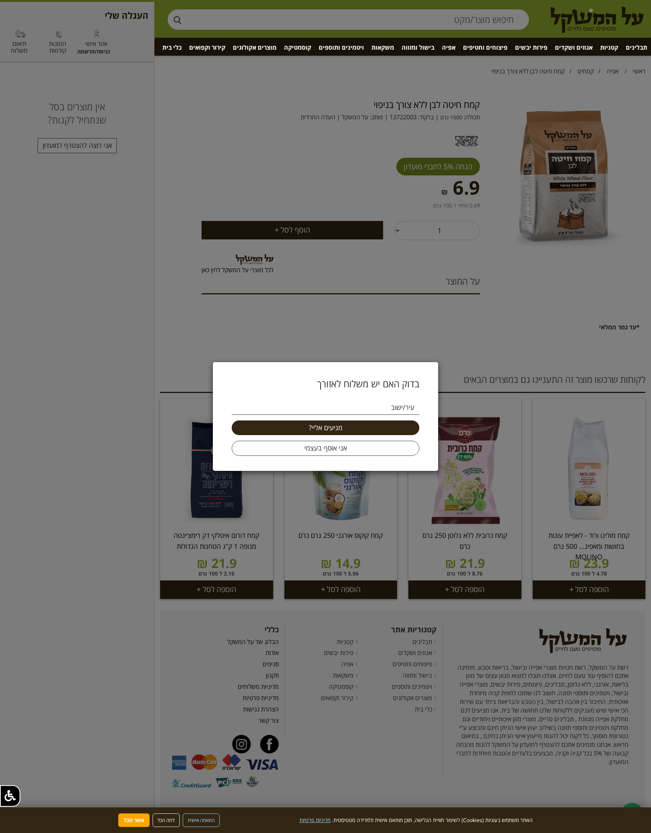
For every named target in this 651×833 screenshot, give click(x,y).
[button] (10, 796)
